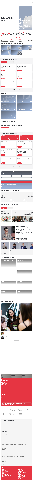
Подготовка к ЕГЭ (4, 472)
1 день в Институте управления (6, 475)
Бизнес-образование (5, 471)
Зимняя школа (4, 476)
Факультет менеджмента (5, 433)
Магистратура (4, 470)
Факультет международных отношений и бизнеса (9, 434)
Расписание (19, 478)
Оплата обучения (20, 477)
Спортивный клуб (20, 470)
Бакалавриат (4, 469)
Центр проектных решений (22, 472)
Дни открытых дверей (5, 474)
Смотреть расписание (5, 127)
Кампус (19, 473)
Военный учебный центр (21, 475)
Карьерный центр (20, 471)
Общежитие (19, 474)
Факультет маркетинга (5, 435)
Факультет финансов (5, 436)
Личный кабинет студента (21, 476)
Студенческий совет (21, 469)
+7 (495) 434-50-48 (6, 458)
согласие (7, 184)
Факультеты (3, 473)
